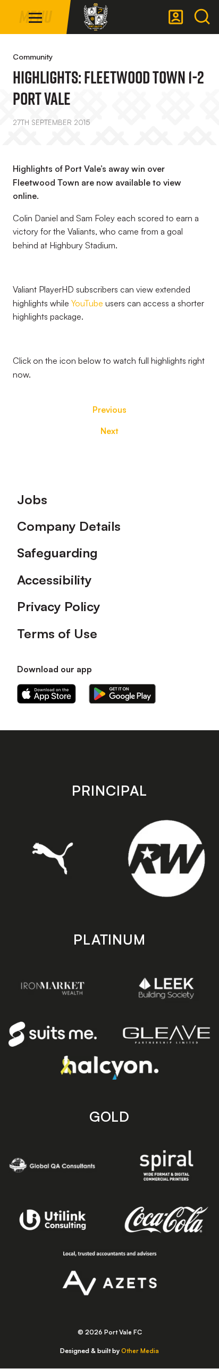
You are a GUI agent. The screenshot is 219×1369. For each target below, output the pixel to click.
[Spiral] (166, 1165)
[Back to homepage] (96, 17)
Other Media (140, 1351)
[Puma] (53, 858)
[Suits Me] (53, 1034)
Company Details (69, 526)
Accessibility (54, 580)
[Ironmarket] (53, 988)
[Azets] (110, 1273)
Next (109, 430)
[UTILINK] (53, 1220)
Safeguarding (57, 553)
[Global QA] (53, 1165)
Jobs (32, 499)
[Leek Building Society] (166, 988)
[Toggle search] (202, 17)
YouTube (87, 303)
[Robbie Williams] (166, 858)
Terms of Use (57, 633)
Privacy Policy (58, 606)
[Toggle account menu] (176, 17)
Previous (109, 409)
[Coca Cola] (166, 1220)
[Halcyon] (110, 1068)
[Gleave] (166, 1034)
